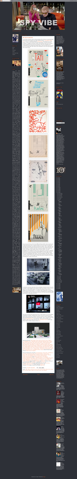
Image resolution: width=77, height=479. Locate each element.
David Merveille (39, 41)
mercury (19, 194)
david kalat (13, 117)
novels (15, 209)
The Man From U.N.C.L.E (59, 351)
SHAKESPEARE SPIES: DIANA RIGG (60, 255)
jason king (13, 162)
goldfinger (15, 149)
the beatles (14, 261)
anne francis (14, 83)
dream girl (16, 127)
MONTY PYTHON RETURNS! (60, 274)
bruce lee (16, 97)
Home (38, 374)
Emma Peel (18, 73)
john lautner (17, 168)
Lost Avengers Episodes (46, 345)
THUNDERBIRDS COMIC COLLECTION (60, 251)
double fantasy (18, 124)
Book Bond (57, 310)
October (59, 195)
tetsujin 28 (17, 259)
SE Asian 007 (45, 352)
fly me (14, 138)
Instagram (13, 54)
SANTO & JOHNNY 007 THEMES (59, 260)
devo (19, 122)
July (58, 199)
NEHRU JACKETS (62, 427)
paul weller (14, 217)
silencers (13, 245)
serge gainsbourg (17, 242)
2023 (58, 181)
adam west (14, 79)
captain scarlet (18, 100)
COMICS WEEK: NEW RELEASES (60, 218)
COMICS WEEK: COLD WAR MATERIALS (60, 215)
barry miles (18, 89)
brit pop (17, 96)
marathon (15, 188)
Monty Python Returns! (38, 342)
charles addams (18, 103)
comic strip (15, 108)
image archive (42, 365)
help (15, 151)
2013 (58, 283)
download (13, 125)
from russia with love (16, 141)
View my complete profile (59, 164)
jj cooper (13, 167)
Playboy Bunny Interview (44, 347)
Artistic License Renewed (59, 307)
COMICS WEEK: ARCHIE (59, 208)
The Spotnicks (37, 344)
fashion (17, 135)
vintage (17, 275)
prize (14, 226)
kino (13, 175)
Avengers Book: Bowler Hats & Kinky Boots (33, 343)
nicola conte (16, 208)
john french (13, 168)
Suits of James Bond (59, 347)
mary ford (16, 190)
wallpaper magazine (15, 277)
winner (15, 281)
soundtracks (18, 246)
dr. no (19, 126)
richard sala (18, 232)
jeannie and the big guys (17, 164)
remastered (13, 230)
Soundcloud (14, 50)
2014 (58, 192)
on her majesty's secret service (16, 211)
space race (14, 248)
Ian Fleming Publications (59, 321)
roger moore (18, 236)
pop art (17, 225)
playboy (15, 224)
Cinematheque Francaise (43, 319)
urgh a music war (18, 271)
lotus (13, 183)
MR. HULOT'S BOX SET (60, 241)
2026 (58, 177)
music (16, 205)
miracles (17, 198)
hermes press (14, 152)
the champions (18, 261)
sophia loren (14, 246)
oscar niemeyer (18, 211)
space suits (18, 248)
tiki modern (13, 268)
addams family (18, 79)
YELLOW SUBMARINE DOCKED (63, 418)
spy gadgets (14, 250)
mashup (17, 191)
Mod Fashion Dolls (46, 346)
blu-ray (36, 369)
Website (13, 47)
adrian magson (14, 80)
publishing (13, 227)
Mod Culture (58, 337)
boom (15, 94)
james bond (15, 160)
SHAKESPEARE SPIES (60, 258)
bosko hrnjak (18, 94)
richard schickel (14, 233)
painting (17, 214)
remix (16, 230)
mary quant (14, 191)
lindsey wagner (14, 181)
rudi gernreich (14, 238)
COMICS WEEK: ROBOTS (59, 211)
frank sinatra (18, 139)
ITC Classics (58, 324)
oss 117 (13, 212)
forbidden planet (18, 138)
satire (16, 239)
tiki (19, 267)
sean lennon (18, 240)
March (59, 279)
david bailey (14, 116)
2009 (58, 288)
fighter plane (18, 137)
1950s (26, 369)
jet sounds (15, 166)
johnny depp (16, 170)
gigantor (17, 147)
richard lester (14, 232)
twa (19, 269)
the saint (17, 264)
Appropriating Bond (29, 356)
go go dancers (14, 148)
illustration (14, 155)
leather (15, 178)
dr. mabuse (16, 126)
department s (18, 120)
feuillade (19, 136)
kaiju (19, 172)
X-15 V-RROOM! (59, 249)
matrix (19, 191)
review (13, 231)
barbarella (18, 88)
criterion (38, 369)
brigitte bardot (14, 96)
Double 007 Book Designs (30, 357)
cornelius (13, 110)
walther (19, 277)
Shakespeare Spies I (45, 341)
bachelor (13, 87)
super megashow (14, 255)
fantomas (19, 134)
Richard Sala (58, 341)
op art (15, 211)
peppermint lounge (17, 218)
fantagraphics (14, 134)
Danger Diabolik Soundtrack (29, 346)
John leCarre (58, 330)
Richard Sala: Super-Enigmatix (30, 344)
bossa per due (17, 95)
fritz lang (19, 140)
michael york (14, 196)
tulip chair (17, 269)
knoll (19, 175)
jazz (13, 163)
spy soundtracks (18, 250)
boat (19, 93)
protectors (18, 226)
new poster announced (37, 355)
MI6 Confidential (58, 334)
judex (13, 171)
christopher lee (18, 104)
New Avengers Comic (28, 347)
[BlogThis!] (40, 367)
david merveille (42, 369)
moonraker (18, 202)
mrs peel (15, 204)
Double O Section (58, 317)
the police (16, 263)
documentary (14, 124)
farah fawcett (14, 135)
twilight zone (16, 270)
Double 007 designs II (39, 357)
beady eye (13, 90)
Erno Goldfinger (47, 358)
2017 (58, 188)
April (58, 278)
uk (19, 270)
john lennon (17, 169)
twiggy (13, 270)
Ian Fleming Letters (41, 358)
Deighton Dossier (58, 314)
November (59, 194)
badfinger (16, 87)
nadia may (18, 205)
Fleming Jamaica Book (31, 353)
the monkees (17, 262)
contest (17, 109)
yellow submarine (14, 282)
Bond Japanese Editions (39, 353)
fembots (15, 136)
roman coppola (18, 237)
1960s (29, 369)
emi (14, 132)
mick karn (17, 196)
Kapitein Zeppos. (58, 331)
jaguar (19, 159)
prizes (16, 226)
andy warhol (18, 82)
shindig (19, 244)
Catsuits (42, 349)
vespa (15, 273)
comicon (13, 109)
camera (15, 100)
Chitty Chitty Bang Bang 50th (30, 354)
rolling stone (14, 237)
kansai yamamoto (14, 173)
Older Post (51, 374)
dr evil (15, 125)
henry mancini (18, 151)
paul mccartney (17, 216)
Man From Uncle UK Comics (43, 340)
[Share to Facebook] (42, 367)
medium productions (15, 194)
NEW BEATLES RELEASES (62, 463)
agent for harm (18, 80)
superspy (19, 255)
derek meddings (14, 121)
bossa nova (13, 95)
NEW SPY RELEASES (60, 263)
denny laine (14, 120)
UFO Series (58, 357)
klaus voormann (16, 175)
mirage (19, 198)
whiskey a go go (16, 279)
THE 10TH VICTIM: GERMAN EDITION (62, 444)
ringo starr (17, 233)
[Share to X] (41, 367)
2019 (58, 186)
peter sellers (16, 221)
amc (15, 82)
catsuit (17, 102)
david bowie (18, 116)
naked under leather (15, 206)
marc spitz (18, 188)
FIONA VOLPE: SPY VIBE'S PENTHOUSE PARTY (62, 454)
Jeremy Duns (58, 327)
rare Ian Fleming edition (47, 357)
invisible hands (16, 156)
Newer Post (25, 374)
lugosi (18, 184)
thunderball (13, 267)
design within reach (15, 122)
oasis (17, 209)
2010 (58, 287)
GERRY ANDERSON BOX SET (60, 234)
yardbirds (19, 281)
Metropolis (16, 76)
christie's (13, 104)
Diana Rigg (14, 73)
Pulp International (58, 340)
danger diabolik (14, 113)
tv (18, 269)
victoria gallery (16, 274)
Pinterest (59, 83)
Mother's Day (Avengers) (38, 346)
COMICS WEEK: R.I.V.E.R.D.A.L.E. (60, 205)
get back (16, 146)
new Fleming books (39, 352)
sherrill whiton (14, 244)
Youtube (13, 51)
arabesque (13, 84)
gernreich (13, 145)
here (39, 320)
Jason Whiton (59, 133)
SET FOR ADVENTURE (59, 104)
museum (13, 205)
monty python (18, 201)
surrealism (13, 256)
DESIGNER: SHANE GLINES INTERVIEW (62, 400)
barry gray (14, 89)
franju (13, 139)
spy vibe (14, 251)
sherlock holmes (17, 243)
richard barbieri (16, 231)
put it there (17, 227)
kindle (19, 174)
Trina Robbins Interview (36, 349)
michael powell (18, 195)
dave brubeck (17, 114)
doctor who (18, 123)
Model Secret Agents (43, 344)
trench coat (13, 269)
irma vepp (17, 157)
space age (14, 247)
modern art (33, 370)
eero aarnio (16, 130)
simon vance (18, 245)
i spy (15, 154)
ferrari (17, 136)
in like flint (17, 155)
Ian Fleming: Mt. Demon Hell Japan (41, 354)
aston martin (18, 84)
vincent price (14, 275)
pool (14, 225)
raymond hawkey (17, 229)
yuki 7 (13, 284)
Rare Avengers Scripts (34, 340)
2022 (58, 182)
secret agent (14, 241)
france (49, 369)
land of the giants (16, 177)
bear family (16, 90)
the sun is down (17, 265)
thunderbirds (17, 267)
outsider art (16, 213)
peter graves (17, 220)
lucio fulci (15, 184)
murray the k (18, 204)
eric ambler (18, 133)
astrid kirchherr (14, 85)
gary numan (16, 142)
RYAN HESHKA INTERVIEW (60, 201)
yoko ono (18, 282)
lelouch (18, 178)
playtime (45, 370)
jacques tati (16, 159)
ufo (18, 270)
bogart (13, 94)
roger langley (14, 236)
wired (16, 281)
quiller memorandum (15, 228)
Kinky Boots (16, 75)
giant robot (14, 147)
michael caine (14, 195)
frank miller (15, 139)
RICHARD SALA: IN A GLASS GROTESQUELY (60, 231)
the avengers (18, 260)
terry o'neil (15, 259)
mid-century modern (27, 370)
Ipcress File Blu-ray (36, 347)
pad (15, 214)
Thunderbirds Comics (27, 341)
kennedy (13, 174)
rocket (19, 235)
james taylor (15, 161)
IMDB (13, 48)
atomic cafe (18, 85)
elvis (13, 132)
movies (40, 370)
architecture (32, 369)
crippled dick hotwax (15, 112)
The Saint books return (28, 349)
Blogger (44, 476)
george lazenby (18, 144)
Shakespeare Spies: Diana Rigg (36, 341)
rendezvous (18, 230)
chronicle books (15, 105)
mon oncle (37, 370)
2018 (58, 187)
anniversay (18, 83)
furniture (13, 142)
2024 (58, 180)
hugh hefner (15, 153)
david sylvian (16, 117)
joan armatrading (17, 167)
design (47, 369)
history (19, 152)
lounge (17, 183)
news (43, 370)
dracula (13, 127)
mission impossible (15, 199)
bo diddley (17, 93)
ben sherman (16, 91)
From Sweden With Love (59, 318)
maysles (16, 193)
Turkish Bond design (34, 358)
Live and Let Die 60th (29, 355)
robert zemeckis (16, 235)
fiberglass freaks (14, 137)
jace (18, 158)
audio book (16, 86)
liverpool (19, 181)
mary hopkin (18, 190)
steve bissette (16, 253)
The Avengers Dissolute (59, 348)
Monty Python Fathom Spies (29, 342)
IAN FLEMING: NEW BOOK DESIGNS (60, 266)
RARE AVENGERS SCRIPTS (60, 243)
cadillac (16, 99)
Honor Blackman (15, 74)
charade (15, 103)
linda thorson (18, 180)
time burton (17, 268)
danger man (18, 113)
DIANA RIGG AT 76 (59, 228)
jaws (19, 162)
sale (17, 238)
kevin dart (16, 174)
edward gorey (16, 129)
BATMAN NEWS (59, 268)
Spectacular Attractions (29, 318)
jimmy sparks (18, 166)
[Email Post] (37, 367)
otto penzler (18, 212)
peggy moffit (18, 217)
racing (19, 228)
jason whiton (17, 162)
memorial (27, 365)
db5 (14, 118)
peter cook (13, 220)
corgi (19, 109)
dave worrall (18, 115)
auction (13, 86)
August (59, 198)
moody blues (14, 202)
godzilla (18, 148)
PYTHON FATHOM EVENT (59, 271)
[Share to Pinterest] (43, 367)
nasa (19, 206)
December (59, 193)
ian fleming (18, 154)
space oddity (18, 247)
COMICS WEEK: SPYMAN (59, 222)
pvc (19, 227)
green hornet (18, 149)
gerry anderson (17, 145)
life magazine (14, 180)
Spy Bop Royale (58, 344)
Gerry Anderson (58, 320)
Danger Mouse (39, 345)
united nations (14, 271)
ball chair (16, 88)
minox (15, 198)
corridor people (18, 110)
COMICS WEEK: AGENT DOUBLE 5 (60, 225)
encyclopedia (17, 132)
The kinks (16, 78)
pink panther (14, 223)
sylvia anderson (17, 257)
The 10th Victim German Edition (45, 348)
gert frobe (13, 146)
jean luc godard (16, 163)
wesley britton (14, 278)
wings (13, 281)
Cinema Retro (58, 311)
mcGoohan (19, 193)
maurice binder (17, 192)
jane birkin (18, 161)
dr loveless (18, 125)
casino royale (17, 101)
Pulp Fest (57, 338)
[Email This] (39, 367)
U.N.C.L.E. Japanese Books (34, 348)
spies (19, 249)
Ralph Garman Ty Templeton (31, 350)
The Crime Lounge (58, 350)
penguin (13, 218)
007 (16, 70)
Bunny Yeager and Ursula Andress (31, 345)
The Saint (57, 354)
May (58, 277)
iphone (14, 157)
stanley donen (17, 252)
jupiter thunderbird (16, 172)
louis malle (15, 183)
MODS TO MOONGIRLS (62, 384)
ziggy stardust (16, 284)
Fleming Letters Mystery (39, 356)
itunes (17, 158)
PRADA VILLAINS (62, 391)
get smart (18, 146)
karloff (18, 173)
